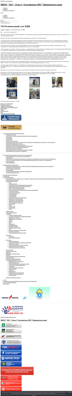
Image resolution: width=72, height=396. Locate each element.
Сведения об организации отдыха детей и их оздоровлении (17, 155)
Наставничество (10, 257)
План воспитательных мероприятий (17, 197)
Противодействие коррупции (10, 175)
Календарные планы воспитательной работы (20, 186)
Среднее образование (8, 177)
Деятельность (9, 157)
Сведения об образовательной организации (13, 133)
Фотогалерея (12, 207)
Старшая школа (12, 196)
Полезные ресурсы (13, 226)
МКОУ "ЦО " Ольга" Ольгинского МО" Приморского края (31, 4)
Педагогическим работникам (13, 168)
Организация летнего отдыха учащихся (18, 245)
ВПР (10, 222)
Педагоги (11, 270)
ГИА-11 (11, 221)
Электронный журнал (11, 212)
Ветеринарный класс (14, 262)
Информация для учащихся (15, 219)
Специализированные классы (13, 260)
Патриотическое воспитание (16, 202)
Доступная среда (10, 161)
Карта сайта (6, 283)
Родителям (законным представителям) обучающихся (19, 171)
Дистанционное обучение (12, 180)
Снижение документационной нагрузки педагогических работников (19, 281)
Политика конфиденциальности (8, 317)
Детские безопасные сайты (12, 172)
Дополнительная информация (16, 274)
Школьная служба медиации (16, 199)
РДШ (10, 205)
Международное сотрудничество (14, 148)
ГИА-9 (10, 220)
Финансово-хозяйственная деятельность (15, 144)
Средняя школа (12, 195)
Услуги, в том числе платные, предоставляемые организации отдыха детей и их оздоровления (28, 160)
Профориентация (13, 225)
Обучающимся (9, 170)
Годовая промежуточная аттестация (17, 232)
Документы (9, 137)
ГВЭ (10, 229)
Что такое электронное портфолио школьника (20, 216)
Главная (5, 8)
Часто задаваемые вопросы (9, 282)
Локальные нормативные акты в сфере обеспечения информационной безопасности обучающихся (30, 166)
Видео (10, 209)
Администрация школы (14, 192)
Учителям (8, 235)
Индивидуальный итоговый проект (17, 230)
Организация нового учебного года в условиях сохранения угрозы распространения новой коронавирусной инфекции (34, 178)
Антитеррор (6, 176)
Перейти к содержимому (6, 1)
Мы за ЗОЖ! (12, 204)
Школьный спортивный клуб (16, 201)
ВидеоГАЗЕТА (9, 250)
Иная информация (10, 162)
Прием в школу (10, 211)
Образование (9, 138)
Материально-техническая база (16, 272)
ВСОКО (8, 255)
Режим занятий (12, 269)
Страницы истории (13, 191)
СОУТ (4, 280)
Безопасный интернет (11, 251)
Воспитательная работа (11, 181)
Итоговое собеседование (15, 227)
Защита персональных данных (16, 246)
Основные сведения (11, 134)
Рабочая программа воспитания (16, 187)
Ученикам (8, 214)
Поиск (2, 21)
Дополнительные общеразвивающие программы (20, 185)
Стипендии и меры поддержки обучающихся (17, 147)
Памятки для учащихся (14, 217)
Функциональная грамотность (13, 258)
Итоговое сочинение (14, 231)
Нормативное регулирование (13, 167)
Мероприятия (12, 271)
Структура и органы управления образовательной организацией (21, 136)
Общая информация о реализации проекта (19, 264)
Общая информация (14, 241)
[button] (36, 13)
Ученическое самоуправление (16, 200)
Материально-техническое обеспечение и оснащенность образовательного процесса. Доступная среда (30, 142)
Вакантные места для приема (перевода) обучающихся (19, 146)
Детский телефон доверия (15, 215)
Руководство (9, 139)
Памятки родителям (14, 244)
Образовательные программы (16, 267)
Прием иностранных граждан (13, 277)
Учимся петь (12, 206)
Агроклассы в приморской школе (17, 265)
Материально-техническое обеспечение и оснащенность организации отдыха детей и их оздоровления (31, 159)
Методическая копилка (14, 237)
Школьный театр (13, 183)
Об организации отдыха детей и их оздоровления (18, 156)
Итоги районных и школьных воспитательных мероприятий (23, 190)
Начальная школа (13, 194)
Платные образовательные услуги (14, 143)
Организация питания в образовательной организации (19, 150)
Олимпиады (12, 224)
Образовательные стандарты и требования (16, 151)
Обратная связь (12, 275)
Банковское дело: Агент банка (16, 261)
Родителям (8, 240)
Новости (5, 9)
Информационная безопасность (11, 165)
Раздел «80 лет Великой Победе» (17, 188)
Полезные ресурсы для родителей (17, 247)
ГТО (10, 182)
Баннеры (8, 252)
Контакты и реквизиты (8, 10)
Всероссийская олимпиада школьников (15, 256)
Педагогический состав (12, 141)
